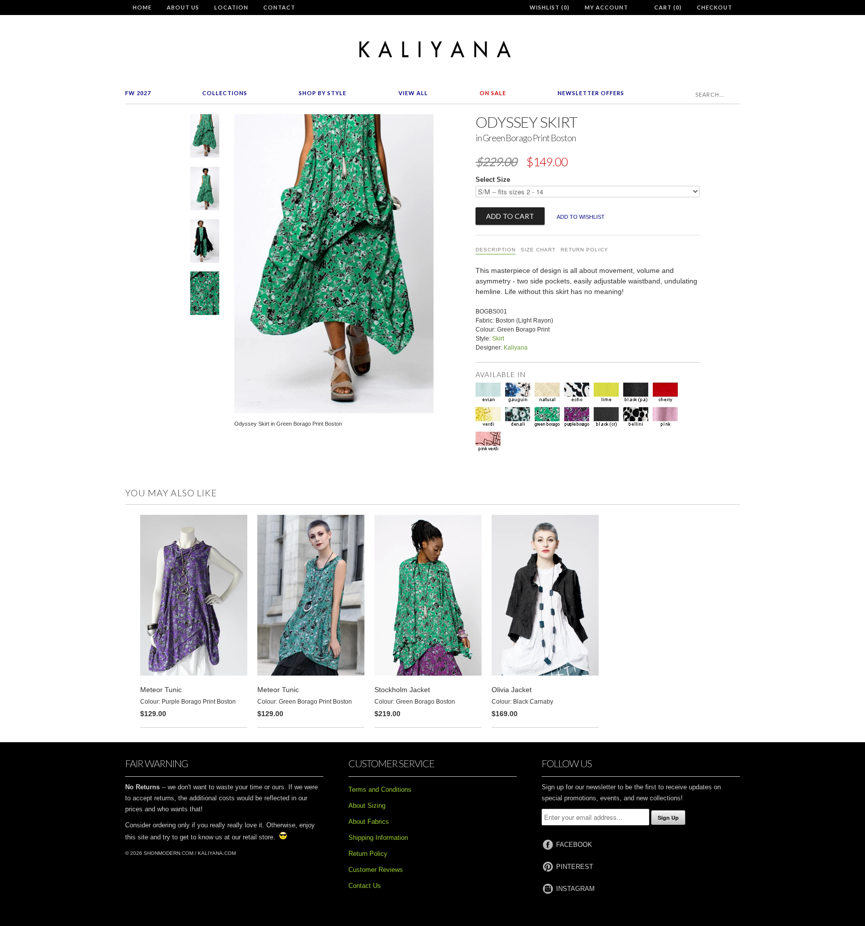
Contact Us (364, 885)
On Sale (493, 93)
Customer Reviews (375, 869)
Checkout (714, 7)
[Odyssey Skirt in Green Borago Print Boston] (204, 138)
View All (413, 93)
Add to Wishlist (581, 217)
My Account (606, 7)
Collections (224, 93)
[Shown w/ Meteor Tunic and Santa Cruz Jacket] (204, 243)
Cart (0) (668, 7)
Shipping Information (378, 837)
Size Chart (538, 249)
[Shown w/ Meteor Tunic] (204, 190)
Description (496, 249)
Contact (279, 7)
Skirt (498, 338)
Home (142, 7)
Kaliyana (516, 347)
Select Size (493, 179)
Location (231, 7)
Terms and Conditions (379, 789)
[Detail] (204, 295)
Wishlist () (550, 7)
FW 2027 (138, 93)
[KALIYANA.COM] (432, 49)
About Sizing (366, 805)
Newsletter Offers (591, 93)
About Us (183, 7)
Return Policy (584, 249)
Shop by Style (322, 93)
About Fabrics (368, 821)
